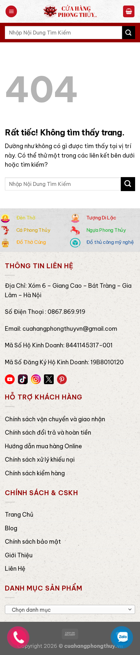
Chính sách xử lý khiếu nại (40, 459)
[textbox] (68, 609)
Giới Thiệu (19, 555)
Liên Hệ (15, 568)
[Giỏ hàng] (129, 11)
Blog (11, 528)
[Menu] (11, 11)
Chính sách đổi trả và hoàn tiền (48, 432)
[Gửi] (128, 32)
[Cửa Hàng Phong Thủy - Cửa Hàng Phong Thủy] (70, 11)
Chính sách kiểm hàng (35, 473)
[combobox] (70, 609)
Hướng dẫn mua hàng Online (43, 446)
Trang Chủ (19, 514)
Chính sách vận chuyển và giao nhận (55, 419)
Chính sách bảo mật (33, 541)
